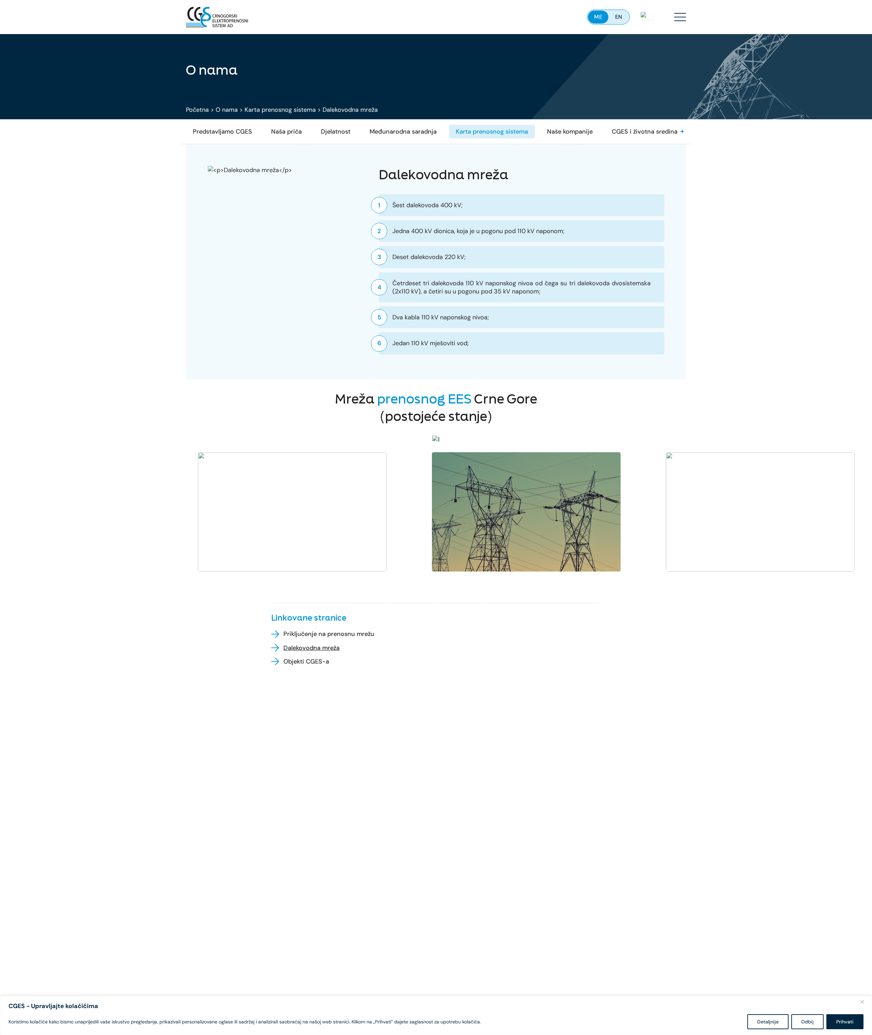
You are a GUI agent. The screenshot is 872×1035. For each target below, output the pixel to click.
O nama (227, 110)
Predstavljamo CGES (222, 131)
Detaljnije (768, 1022)
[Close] (865, 1002)
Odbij (807, 1022)
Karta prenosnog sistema (280, 110)
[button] (681, 131)
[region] (436, 1015)
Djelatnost (336, 131)
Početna (197, 110)
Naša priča (286, 131)
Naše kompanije (570, 131)
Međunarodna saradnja (403, 131)
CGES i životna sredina (645, 131)
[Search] (648, 17)
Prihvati (845, 1022)
